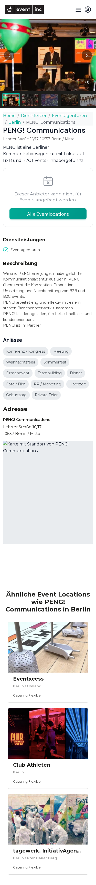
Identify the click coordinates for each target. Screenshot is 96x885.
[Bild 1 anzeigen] (11, 99)
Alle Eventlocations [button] (48, 214)
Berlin (14, 122)
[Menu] (77, 9)
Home (9, 115)
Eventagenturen (69, 115)
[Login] (88, 9)
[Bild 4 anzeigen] (69, 99)
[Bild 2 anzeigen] (30, 99)
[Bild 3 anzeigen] (50, 99)
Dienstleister (34, 115)
